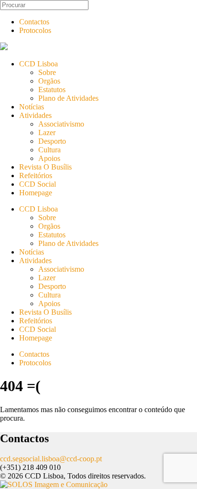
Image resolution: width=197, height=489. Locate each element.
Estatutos (52, 89)
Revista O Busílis (45, 167)
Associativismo (61, 124)
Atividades (35, 115)
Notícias (31, 107)
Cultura (49, 150)
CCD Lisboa (38, 64)
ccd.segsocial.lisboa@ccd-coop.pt (51, 459)
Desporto (52, 141)
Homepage (35, 193)
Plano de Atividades (68, 98)
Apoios (49, 158)
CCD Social (37, 184)
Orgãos (49, 81)
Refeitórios (35, 175)
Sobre (47, 72)
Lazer (46, 132)
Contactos (34, 22)
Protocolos (35, 30)
